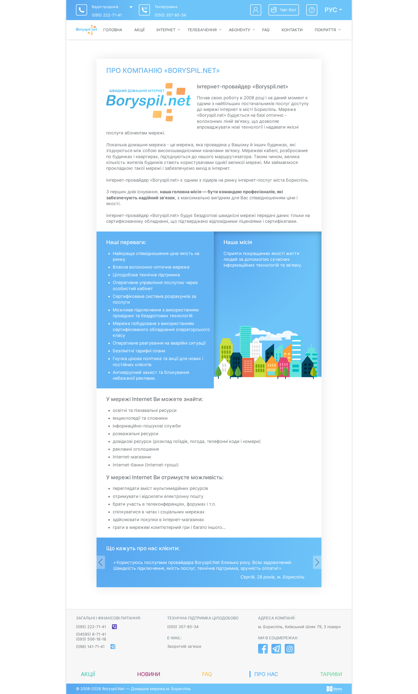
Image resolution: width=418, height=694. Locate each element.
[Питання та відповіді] (311, 9)
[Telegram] (113, 646)
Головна (112, 29)
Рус (331, 10)
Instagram (289, 649)
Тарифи (331, 674)
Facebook (263, 649)
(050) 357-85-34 (170, 15)
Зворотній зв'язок (184, 646)
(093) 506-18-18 (91, 639)
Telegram (276, 649)
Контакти (292, 29)
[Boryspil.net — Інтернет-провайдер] (86, 30)
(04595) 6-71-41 (91, 634)
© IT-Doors (334, 689)
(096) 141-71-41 (90, 646)
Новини (148, 674)
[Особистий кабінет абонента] (255, 9)
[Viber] (114, 626)
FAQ (265, 29)
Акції (139, 29)
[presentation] (101, 562)
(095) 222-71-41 (107, 15)
